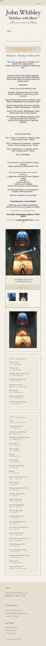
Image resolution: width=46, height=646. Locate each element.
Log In (39, 3)
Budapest (11, 471)
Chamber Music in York (16, 426)
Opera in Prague (13, 449)
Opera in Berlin (13, 460)
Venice (11, 421)
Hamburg (12, 454)
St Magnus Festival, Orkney (17, 493)
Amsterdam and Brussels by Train (18, 488)
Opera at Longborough (15, 510)
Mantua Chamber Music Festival (18, 477)
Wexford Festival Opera (16, 385)
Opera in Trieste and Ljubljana (17, 432)
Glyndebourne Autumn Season (17, 379)
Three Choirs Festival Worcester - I (19, 527)
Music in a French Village (16, 465)
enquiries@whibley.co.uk (16, 593)
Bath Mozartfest (13, 390)
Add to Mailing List (13, 610)
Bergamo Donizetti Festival (16, 396)
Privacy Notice (11, 616)
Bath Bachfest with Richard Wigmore (19, 437)
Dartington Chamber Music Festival (19, 373)
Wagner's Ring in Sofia (15, 499)
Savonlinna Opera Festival (16, 516)
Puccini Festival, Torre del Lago (18, 550)
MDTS (20, 639)
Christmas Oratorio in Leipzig (17, 401)
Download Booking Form (16, 613)
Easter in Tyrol (13, 443)
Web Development (10, 639)
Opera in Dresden (14, 482)
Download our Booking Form (23, 211)
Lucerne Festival (13, 368)
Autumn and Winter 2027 (16, 566)
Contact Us (10, 220)
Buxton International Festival (17, 522)
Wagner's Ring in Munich (16, 533)
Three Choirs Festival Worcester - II (19, 538)
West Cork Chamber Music (16, 505)
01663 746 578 (15, 595)
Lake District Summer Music (17, 544)
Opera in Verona (13, 362)
